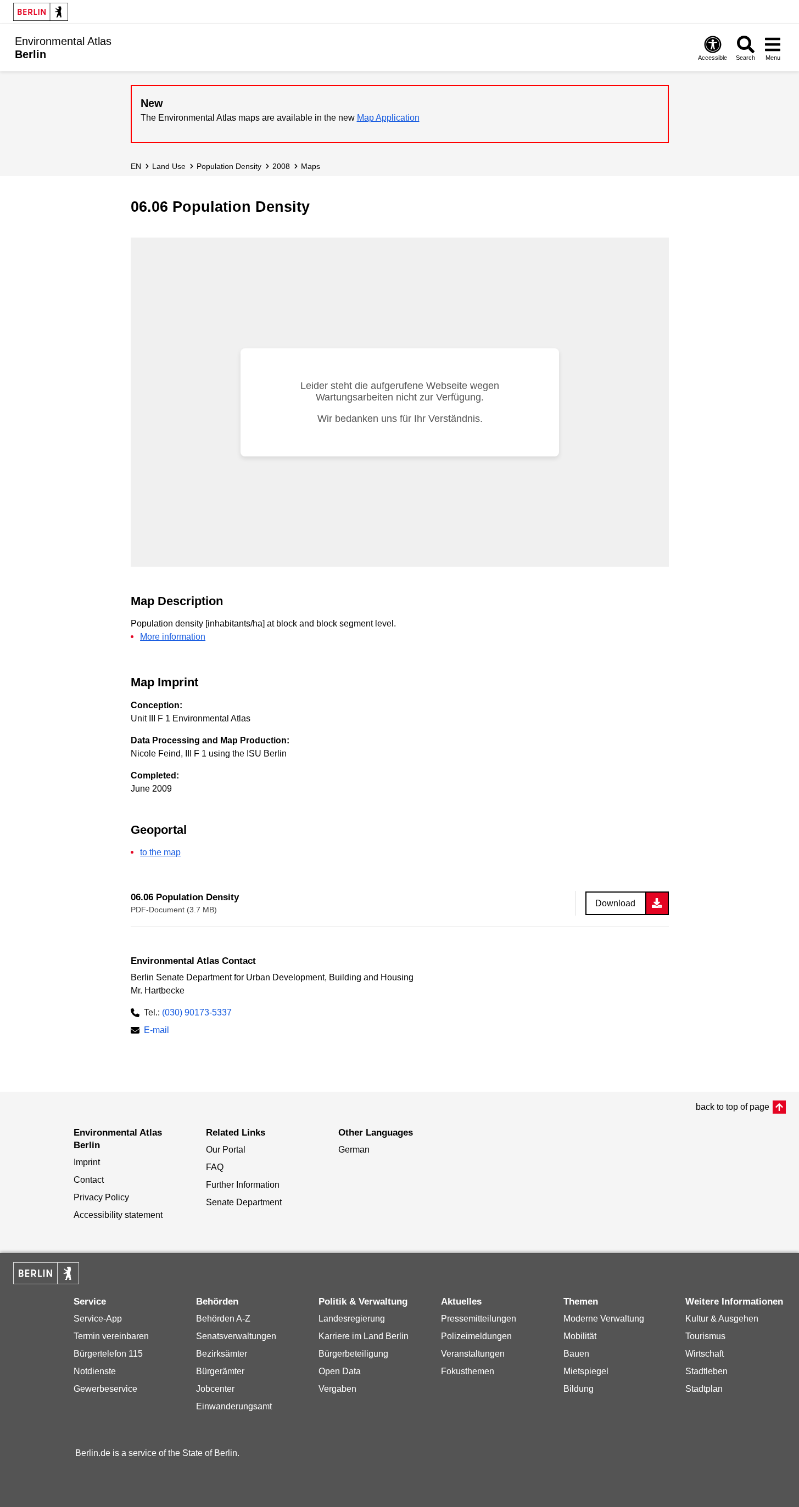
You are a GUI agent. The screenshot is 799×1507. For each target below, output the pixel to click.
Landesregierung (352, 1318)
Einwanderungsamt (234, 1406)
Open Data (340, 1371)
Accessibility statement (118, 1215)
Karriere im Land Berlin (364, 1336)
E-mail (156, 1031)
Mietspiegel (585, 1371)
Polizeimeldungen (476, 1336)
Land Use (169, 166)
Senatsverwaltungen (236, 1336)
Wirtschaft (704, 1353)
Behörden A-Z (223, 1318)
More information (172, 636)
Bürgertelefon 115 (108, 1353)
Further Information (243, 1184)
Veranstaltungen (473, 1353)
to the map (160, 852)
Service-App (98, 1318)
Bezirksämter (221, 1353)
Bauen (576, 1353)
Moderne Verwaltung (603, 1318)
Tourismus (705, 1336)
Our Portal (225, 1149)
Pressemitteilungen (478, 1318)
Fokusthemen (467, 1371)
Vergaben (337, 1388)
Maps (310, 166)
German (354, 1149)
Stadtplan (704, 1388)
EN (136, 166)
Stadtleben (706, 1371)
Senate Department (244, 1202)
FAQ (215, 1167)
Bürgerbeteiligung (353, 1353)
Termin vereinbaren (111, 1336)
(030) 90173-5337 (197, 1012)
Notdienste (95, 1371)
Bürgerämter (220, 1371)
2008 (281, 166)
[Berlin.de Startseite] (40, 12)
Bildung (578, 1388)
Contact (89, 1179)
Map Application (388, 117)
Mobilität (579, 1336)
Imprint (87, 1162)
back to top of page (732, 1106)
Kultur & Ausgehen (721, 1318)
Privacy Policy (101, 1197)
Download (615, 903)
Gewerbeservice (105, 1388)
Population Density (229, 166)
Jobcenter (215, 1388)
